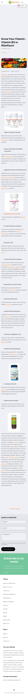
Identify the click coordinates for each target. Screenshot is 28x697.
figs (19, 468)
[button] (2, 2)
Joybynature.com (10, 692)
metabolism (4, 140)
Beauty (5, 612)
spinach (3, 464)
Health (5, 616)
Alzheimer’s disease (14, 267)
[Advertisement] (14, 23)
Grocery (5, 609)
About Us (5, 637)
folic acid (8, 316)
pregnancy (13, 354)
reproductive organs (7, 177)
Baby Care (6, 623)
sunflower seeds (14, 457)
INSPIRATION (7, 598)
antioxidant (8, 92)
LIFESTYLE (6, 590)
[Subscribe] (23, 573)
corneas (8, 304)
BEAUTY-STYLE (7, 587)
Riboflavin (4, 74)
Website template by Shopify (19, 692)
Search (5, 633)
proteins (12, 290)
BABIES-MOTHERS (8, 601)
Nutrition (5, 605)
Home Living (6, 619)
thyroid (23, 217)
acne (2, 252)
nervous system (6, 264)
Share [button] (4, 52)
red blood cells (9, 156)
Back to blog (15, 509)
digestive (4, 342)
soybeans (16, 442)
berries (3, 470)
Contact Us (6, 641)
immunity (4, 389)
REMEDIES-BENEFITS (9, 594)
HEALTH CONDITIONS (9, 583)
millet (6, 457)
